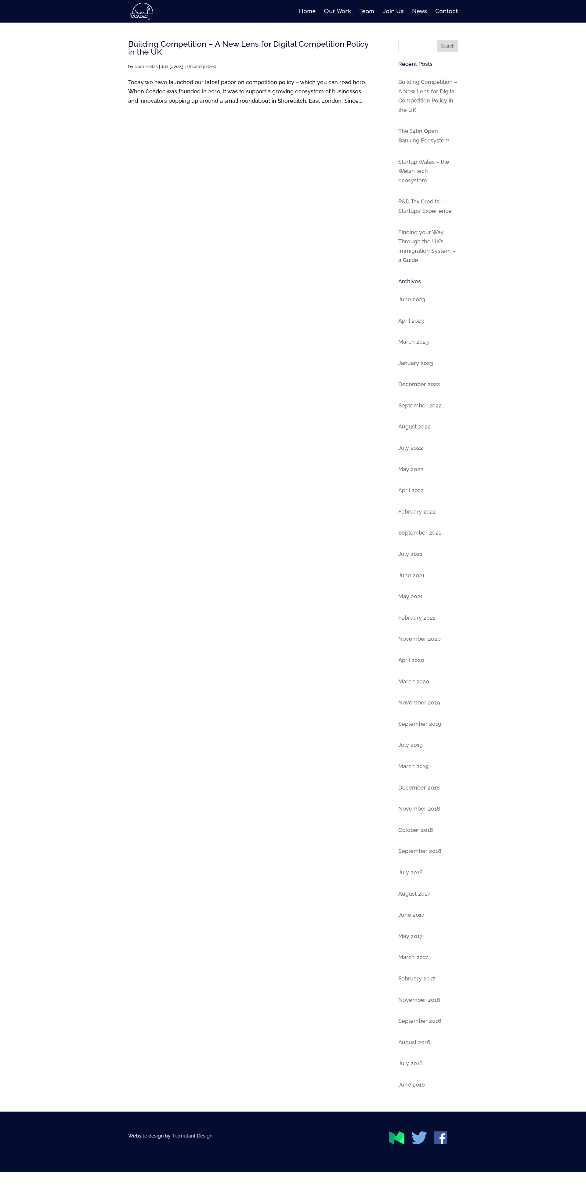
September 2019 (419, 724)
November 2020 (419, 639)
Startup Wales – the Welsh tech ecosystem (423, 171)
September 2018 (419, 851)
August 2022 (414, 426)
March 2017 (413, 957)
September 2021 (419, 532)
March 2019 (413, 766)
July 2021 (410, 554)
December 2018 (419, 787)
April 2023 (411, 320)
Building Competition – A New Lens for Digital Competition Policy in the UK (248, 47)
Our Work (337, 11)
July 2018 (410, 872)
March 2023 (413, 342)
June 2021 (411, 575)
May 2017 (410, 936)
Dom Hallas (146, 66)
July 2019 (410, 745)
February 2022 (417, 511)
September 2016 (419, 1021)
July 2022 (410, 448)
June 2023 (411, 299)
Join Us (393, 11)
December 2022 (419, 384)
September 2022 (420, 405)
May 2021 (410, 596)
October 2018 (415, 830)
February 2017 (416, 978)
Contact (446, 11)
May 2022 (410, 469)
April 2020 (411, 660)
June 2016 (411, 1084)
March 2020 (413, 681)
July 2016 (410, 1063)
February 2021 (416, 617)
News (419, 11)
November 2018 (419, 808)
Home (307, 11)
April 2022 (411, 490)
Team (366, 11)
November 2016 (419, 1000)
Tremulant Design (192, 1136)
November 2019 (419, 702)
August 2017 (414, 893)
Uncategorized (201, 66)
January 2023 (415, 363)
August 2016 (414, 1042)
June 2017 (411, 915)
